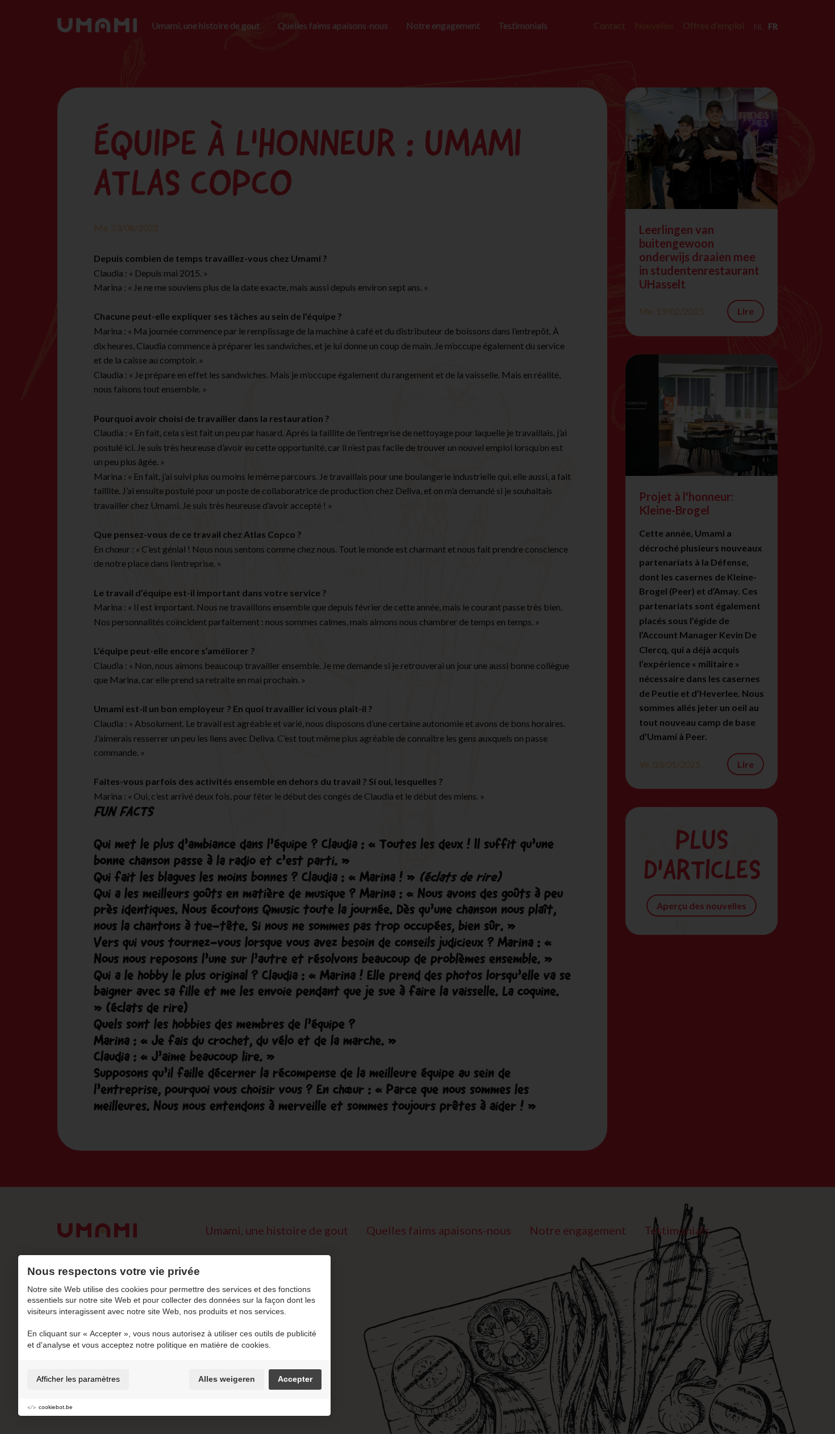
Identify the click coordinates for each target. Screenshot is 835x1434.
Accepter (295, 1378)
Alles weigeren (226, 1378)
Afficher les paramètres (78, 1378)
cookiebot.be (56, 1407)
